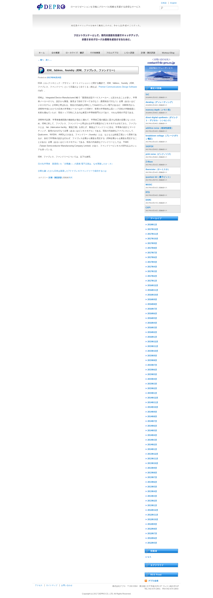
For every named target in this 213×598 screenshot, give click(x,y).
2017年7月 (152, 252)
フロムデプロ (112, 52)
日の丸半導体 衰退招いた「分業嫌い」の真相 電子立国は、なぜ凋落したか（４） (76, 164)
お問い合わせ (66, 585)
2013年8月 (152, 472)
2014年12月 (153, 398)
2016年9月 (152, 299)
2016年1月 (152, 337)
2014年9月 (152, 412)
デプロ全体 (153, 581)
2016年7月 (152, 309)
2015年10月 (153, 351)
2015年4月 (152, 379)
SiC (147, 94)
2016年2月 (152, 332)
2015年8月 (152, 360)
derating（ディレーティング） (160, 102)
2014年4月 (152, 435)
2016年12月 (153, 285)
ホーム (41, 52)
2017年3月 (152, 271)
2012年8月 (152, 529)
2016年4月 (152, 323)
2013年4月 (152, 491)
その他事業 (95, 52)
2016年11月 (153, 290)
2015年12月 (153, 341)
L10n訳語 (129, 52)
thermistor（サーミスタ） (158, 169)
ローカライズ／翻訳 (75, 52)
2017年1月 (152, 281)
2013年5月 (152, 487)
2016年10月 (153, 295)
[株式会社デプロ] (51, 10)
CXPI (148, 207)
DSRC (148, 200)
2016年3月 (152, 327)
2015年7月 (152, 365)
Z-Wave (149, 162)
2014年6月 (152, 426)
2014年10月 (153, 407)
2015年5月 (152, 374)
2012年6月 (152, 538)
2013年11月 (153, 458)
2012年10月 (153, 519)
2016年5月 (152, 318)
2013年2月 (152, 501)
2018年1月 (152, 224)
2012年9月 (152, 524)
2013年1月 (152, 505)
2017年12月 (153, 229)
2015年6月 (152, 370)
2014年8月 (152, 416)
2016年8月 (152, 304)
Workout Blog (169, 52)
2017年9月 (152, 243)
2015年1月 (152, 393)
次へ (49, 60)
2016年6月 (152, 313)
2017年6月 (152, 257)
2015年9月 (152, 355)
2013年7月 (152, 477)
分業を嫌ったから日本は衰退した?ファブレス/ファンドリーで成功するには (72, 171)
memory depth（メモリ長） (159, 110)
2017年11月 (153, 234)
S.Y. (71, 177)
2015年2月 (152, 388)
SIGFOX (149, 146)
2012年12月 (153, 510)
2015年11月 (153, 346)
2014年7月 (152, 421)
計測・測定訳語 (148, 52)
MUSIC (149, 184)
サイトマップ (52, 585)
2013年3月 (152, 496)
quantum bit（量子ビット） (159, 177)
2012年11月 (153, 515)
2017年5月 (152, 262)
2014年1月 (152, 449)
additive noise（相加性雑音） (159, 128)
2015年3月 (152, 384)
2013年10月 (153, 463)
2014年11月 (153, 402)
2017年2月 (152, 276)
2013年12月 (153, 454)
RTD (148, 192)
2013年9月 (152, 468)
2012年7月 (152, 533)
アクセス (39, 585)
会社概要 (55, 52)
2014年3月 (152, 440)
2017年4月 (152, 267)
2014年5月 (152, 430)
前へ (41, 60)
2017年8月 (152, 248)
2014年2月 (152, 444)
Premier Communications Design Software (118, 87)
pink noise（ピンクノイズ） (159, 154)
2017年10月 (153, 238)
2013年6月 (152, 482)
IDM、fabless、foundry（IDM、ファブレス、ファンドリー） (81, 70)
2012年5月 (152, 543)
